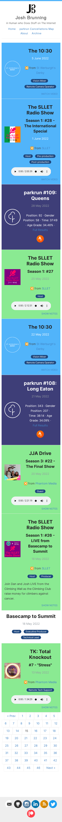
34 (36, 753)
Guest (40, 491)
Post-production (40, 162)
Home (12, 29)
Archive (36, 33)
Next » (50, 767)
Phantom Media (46, 483)
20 (16, 738)
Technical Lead (31, 637)
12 (55, 723)
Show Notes (49, 313)
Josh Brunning (31, 17)
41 (45, 760)
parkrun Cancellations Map (37, 29)
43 (8, 767)
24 (55, 738)
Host (28, 156)
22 (35, 738)
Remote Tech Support (40, 690)
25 (7, 745)
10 (37, 723)
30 (55, 745)
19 (6, 738)
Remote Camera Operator (40, 86)
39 (26, 760)
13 (8, 731)
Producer (46, 576)
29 (45, 745)
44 (19, 767)
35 (45, 753)
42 (55, 760)
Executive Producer (36, 631)
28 (36, 745)
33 (26, 753)
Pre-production (45, 156)
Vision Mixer (39, 80)
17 (45, 731)
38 (16, 760)
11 (47, 723)
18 (54, 731)
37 (6, 760)
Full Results (40, 230)
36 (55, 753)
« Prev (11, 716)
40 (36, 760)
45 (28, 767)
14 (17, 731)
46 (38, 767)
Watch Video (49, 93)
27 (26, 745)
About (24, 33)
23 (45, 738)
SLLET (46, 148)
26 (16, 745)
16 (35, 731)
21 (25, 738)
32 (16, 753)
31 (6, 753)
